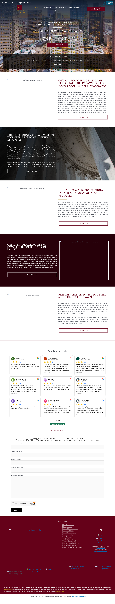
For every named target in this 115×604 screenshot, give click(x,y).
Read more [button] (47, 372)
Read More (57, 64)
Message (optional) (17, 475)
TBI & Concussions (68, 525)
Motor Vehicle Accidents (70, 529)
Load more (57, 420)
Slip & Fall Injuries (67, 539)
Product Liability (67, 535)
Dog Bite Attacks (67, 537)
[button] (2, 61)
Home (36, 7)
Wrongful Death (67, 527)
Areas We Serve (74, 7)
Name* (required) (16, 444)
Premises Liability (67, 531)
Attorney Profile (46, 7)
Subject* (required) (17, 467)
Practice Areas (59, 7)
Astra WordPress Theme (78, 596)
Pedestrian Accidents (69, 533)
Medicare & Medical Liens (70, 543)
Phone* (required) (16, 459)
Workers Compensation (69, 541)
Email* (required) (16, 451)
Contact (57, 11)
